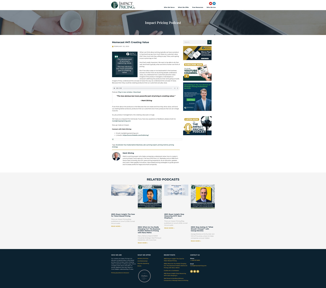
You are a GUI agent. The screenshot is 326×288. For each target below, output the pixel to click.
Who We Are (211, 7)
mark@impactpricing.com (121, 121)
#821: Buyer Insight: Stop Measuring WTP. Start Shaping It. (174, 216)
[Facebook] (191, 271)
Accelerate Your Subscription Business (129, 145)
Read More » (116, 226)
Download (137, 92)
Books (139, 266)
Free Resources (197, 7)
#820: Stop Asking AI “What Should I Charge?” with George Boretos (202, 229)
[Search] (209, 42)
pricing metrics (163, 145)
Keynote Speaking (143, 263)
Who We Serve (169, 7)
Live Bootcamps (142, 261)
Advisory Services (143, 258)
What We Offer (183, 7)
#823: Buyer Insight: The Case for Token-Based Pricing (123, 215)
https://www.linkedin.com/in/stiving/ (136, 135)
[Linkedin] (214, 3)
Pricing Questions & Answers (120, 273)
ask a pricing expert (150, 145)
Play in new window (125, 92)
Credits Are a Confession (171, 270)
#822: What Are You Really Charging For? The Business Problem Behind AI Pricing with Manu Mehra (149, 230)
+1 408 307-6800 (195, 260)
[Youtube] (210, 3)
